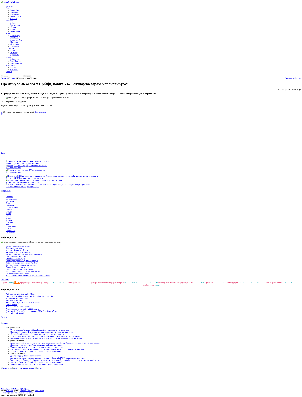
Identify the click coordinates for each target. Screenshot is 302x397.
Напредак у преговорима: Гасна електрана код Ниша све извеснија (37, 345)
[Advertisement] (72, 133)
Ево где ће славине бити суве (17, 267)
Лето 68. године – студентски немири (21, 265)
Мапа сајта (5, 389)
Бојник (13, 23)
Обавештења (11, 226)
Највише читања (14, 328)
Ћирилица (289, 78)
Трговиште (14, 46)
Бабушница (14, 59)
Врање (8, 34)
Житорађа (14, 53)
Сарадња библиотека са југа (17, 256)
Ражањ (13, 67)
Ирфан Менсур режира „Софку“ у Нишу (22, 263)
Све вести (5, 280)
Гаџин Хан (14, 10)
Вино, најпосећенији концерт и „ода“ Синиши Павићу (28, 276)
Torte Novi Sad (11, 305)
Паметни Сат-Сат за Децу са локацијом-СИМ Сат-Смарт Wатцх (31, 311)
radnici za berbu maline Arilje (17, 298)
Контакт (9, 72)
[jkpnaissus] (5, 191)
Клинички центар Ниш (73, 283)
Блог (7, 224)
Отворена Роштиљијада (15, 259)
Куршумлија (15, 55)
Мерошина (14, 14)
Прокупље (10, 48)
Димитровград (16, 63)
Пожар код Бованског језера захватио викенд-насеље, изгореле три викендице (41, 332)
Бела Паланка (15, 61)
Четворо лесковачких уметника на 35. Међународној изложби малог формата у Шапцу (45, 336)
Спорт (8, 218)
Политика (10, 201)
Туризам (9, 209)
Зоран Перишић (85, 282)
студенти (296, 282)
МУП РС (134, 282)
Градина (50, 282)
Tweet (3, 153)
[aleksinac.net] (6, 368)
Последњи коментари (16, 354)
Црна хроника (11, 199)
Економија (10, 205)
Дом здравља (146, 282)
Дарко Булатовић (32, 283)
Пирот (8, 57)
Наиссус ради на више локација (18, 246)
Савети (8, 216)
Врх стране (24, 389)
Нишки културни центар (105, 283)
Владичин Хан (16, 40)
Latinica (298, 78)
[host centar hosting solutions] (23, 368)
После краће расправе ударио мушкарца (22, 261)
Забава (8, 214)
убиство (245, 282)
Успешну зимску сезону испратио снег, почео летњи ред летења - (36, 347)
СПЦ (191, 283)
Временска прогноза (14, 248)
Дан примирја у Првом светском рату (25, 356)
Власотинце (15, 25)
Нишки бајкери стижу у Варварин (19, 269)
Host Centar (39, 391)
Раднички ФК (154, 282)
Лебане (13, 27)
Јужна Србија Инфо (61, 282)
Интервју (9, 222)
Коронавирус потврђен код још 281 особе (22, 164)
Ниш (8, 8)
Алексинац (10, 65)
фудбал (240, 282)
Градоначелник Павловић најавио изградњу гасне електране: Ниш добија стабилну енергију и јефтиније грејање (55, 343)
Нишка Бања (15, 17)
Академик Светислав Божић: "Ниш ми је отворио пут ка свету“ (36, 351)
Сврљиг (13, 19)
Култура (9, 212)
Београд (45, 283)
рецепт (5, 283)
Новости (9, 197)
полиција (40, 283)
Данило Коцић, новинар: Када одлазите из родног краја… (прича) (37, 334)
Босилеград (15, 36)
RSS (17, 389)
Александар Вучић (232, 283)
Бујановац (14, 38)
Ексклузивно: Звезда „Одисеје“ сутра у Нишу (24, 271)
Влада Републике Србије (176, 283)
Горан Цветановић (253, 282)
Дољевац (14, 12)
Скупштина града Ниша (220, 282)
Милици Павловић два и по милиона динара (24, 254)
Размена (22, 393)
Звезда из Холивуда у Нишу (17, 250)
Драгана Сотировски (118, 283)
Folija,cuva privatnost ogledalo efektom (20, 294)
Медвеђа (13, 29)
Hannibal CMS (25, 391)
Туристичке (10, 233)
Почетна (9, 6)
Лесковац (9, 21)
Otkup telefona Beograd (15, 313)
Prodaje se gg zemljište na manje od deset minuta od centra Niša (29, 296)
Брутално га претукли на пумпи (18, 252)
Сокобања (14, 70)
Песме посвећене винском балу (18, 273)
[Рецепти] (5, 324)
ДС (54, 282)
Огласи (8, 229)
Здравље (12, 78)
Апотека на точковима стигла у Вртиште (22, 182)
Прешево (14, 42)
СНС (283, 283)
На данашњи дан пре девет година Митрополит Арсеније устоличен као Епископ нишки (46, 338)
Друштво (9, 203)
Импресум (13, 393)
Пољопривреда (12, 207)
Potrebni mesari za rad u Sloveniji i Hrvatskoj (22, 309)
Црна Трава (15, 31)
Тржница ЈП (262, 282)
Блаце (12, 50)
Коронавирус (40, 112)
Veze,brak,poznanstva (14, 300)
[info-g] (38, 368)
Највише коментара (16, 341)
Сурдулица (14, 44)
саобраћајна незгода (149, 285)
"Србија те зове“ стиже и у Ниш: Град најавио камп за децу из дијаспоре (39, 330)
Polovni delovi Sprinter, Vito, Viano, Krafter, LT (24, 303)
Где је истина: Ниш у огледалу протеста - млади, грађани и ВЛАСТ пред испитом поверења (47, 349)
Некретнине (10, 231)
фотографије (197, 282)
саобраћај (187, 283)
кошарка (139, 282)
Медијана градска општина (274, 283)
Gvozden (9, 391)
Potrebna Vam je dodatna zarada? (18, 307)
